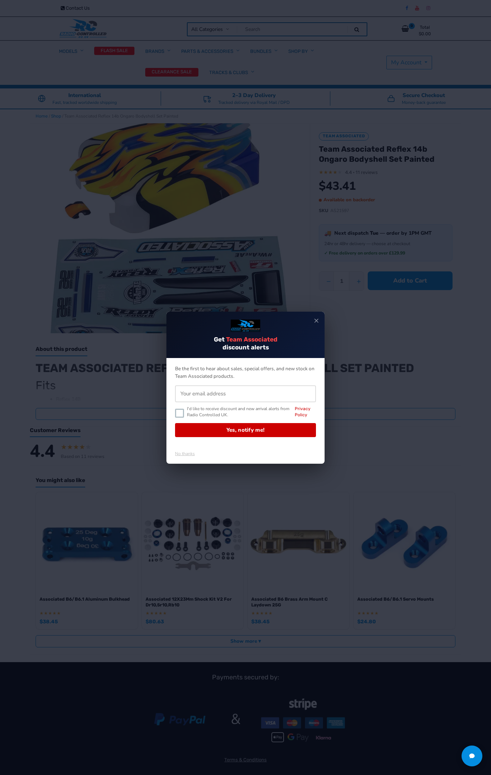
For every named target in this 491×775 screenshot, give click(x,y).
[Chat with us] (472, 756)
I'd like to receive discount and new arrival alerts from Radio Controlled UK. (249, 412)
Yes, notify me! (245, 430)
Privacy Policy (303, 411)
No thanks (185, 453)
